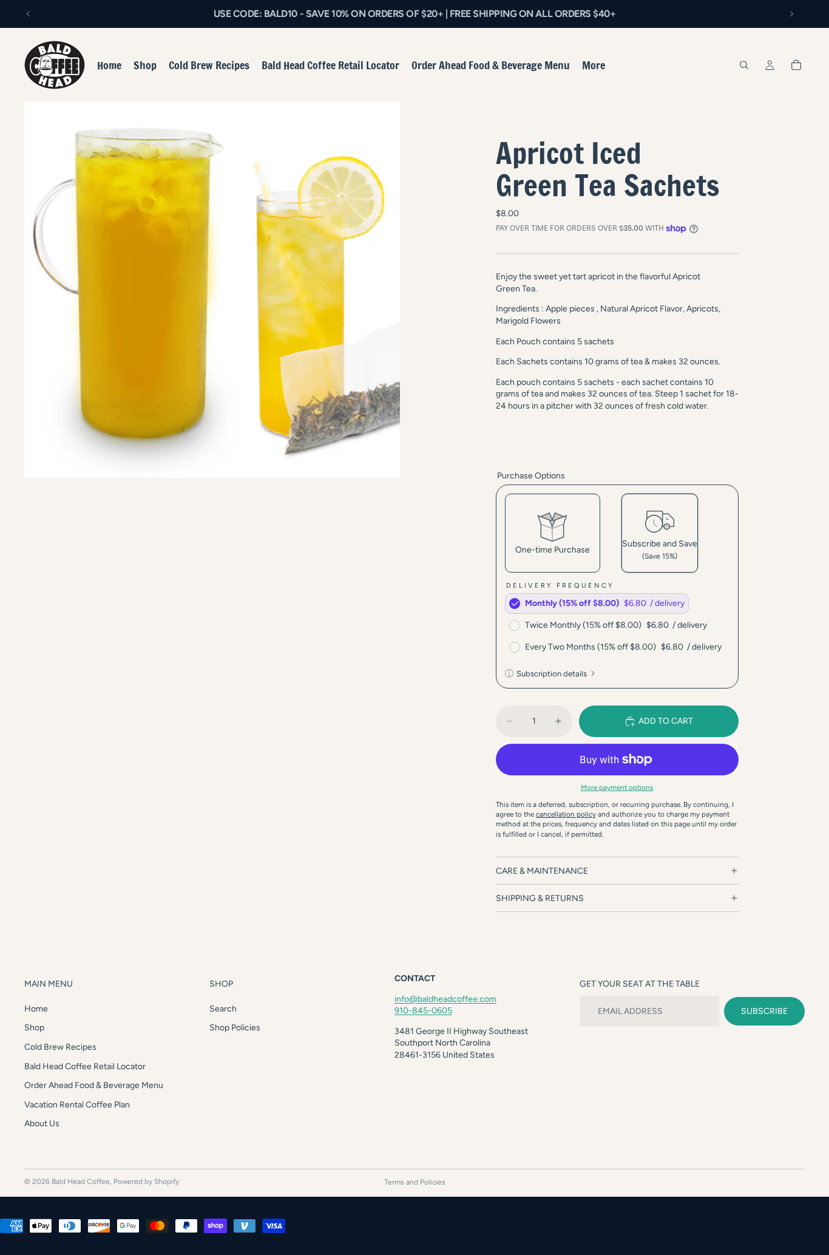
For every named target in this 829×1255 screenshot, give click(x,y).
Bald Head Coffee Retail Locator (85, 1066)
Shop (34, 1028)
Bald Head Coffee (81, 1181)
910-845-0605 (423, 1011)
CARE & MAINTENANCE (542, 871)
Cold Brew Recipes (60, 1047)
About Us (41, 1124)
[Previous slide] (28, 14)
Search (223, 1009)
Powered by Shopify (146, 1181)
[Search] (744, 65)
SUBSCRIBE (764, 1011)
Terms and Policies (414, 1182)
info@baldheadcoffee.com (445, 999)
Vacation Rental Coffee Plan (77, 1105)
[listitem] (593, 65)
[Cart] (796, 65)
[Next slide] (791, 14)
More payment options (617, 787)
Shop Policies (234, 1028)
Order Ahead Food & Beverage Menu (93, 1086)
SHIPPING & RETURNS (540, 898)
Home (36, 1009)
